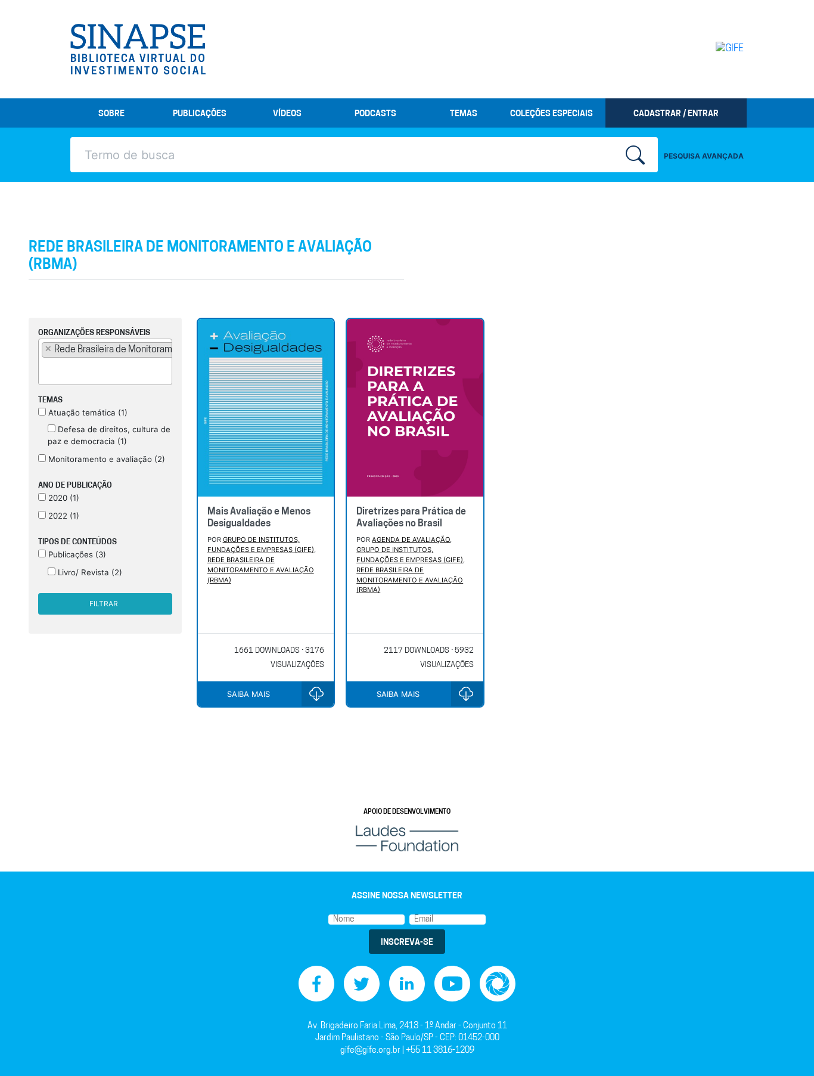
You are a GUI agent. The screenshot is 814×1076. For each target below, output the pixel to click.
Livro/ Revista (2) (88, 572)
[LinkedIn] (407, 983)
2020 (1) (62, 498)
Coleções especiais (551, 114)
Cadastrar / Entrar (676, 114)
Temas (463, 114)
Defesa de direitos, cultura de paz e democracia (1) (109, 435)
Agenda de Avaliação (411, 539)
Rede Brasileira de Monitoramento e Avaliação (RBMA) (260, 570)
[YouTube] (452, 983)
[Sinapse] (138, 49)
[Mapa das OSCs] (497, 983)
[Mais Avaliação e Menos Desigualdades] (266, 408)
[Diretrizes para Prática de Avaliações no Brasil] (415, 408)
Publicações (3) (76, 554)
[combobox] (105, 362)
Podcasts (375, 114)
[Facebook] (316, 983)
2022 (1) (62, 515)
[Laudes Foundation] (407, 837)
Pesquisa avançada (704, 155)
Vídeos (287, 114)
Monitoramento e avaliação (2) (105, 459)
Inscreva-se (407, 943)
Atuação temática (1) (87, 412)
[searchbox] (45, 370)
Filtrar (103, 603)
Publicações (199, 114)
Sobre (111, 114)
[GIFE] (704, 49)
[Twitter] (362, 983)
